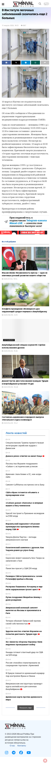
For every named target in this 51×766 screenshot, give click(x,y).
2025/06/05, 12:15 (10, 315)
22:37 (9, 565)
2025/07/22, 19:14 (10, 279)
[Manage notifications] (45, 761)
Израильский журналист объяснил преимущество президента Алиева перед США (23, 527)
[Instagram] (6, 752)
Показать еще (26, 708)
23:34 (9, 534)
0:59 (8, 439)
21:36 (9, 604)
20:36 (9, 670)
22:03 (9, 583)
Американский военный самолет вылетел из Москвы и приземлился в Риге (23, 610)
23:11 (8, 544)
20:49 (9, 659)
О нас (12, 746)
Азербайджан (9, 268)
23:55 (9, 510)
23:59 (9, 499)
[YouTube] (29, 752)
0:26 (8, 481)
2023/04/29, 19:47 (10, 423)
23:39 (9, 520)
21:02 (9, 649)
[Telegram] (13, 752)
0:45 (8, 453)
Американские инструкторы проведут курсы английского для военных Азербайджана (24, 686)
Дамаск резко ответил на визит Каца (24, 456)
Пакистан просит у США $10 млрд (21, 568)
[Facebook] (21, 752)
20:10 (9, 680)
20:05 (9, 694)
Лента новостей (16, 433)
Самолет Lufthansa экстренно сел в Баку (25, 485)
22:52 (9, 555)
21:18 (9, 628)
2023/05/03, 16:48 (10, 387)
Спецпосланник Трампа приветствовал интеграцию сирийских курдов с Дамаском (25, 445)
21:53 (9, 594)
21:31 (8, 617)
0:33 (8, 460)
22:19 (9, 573)
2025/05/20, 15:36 (10, 351)
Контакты (21, 746)
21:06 (9, 638)
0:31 (8, 471)
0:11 (8, 489)
